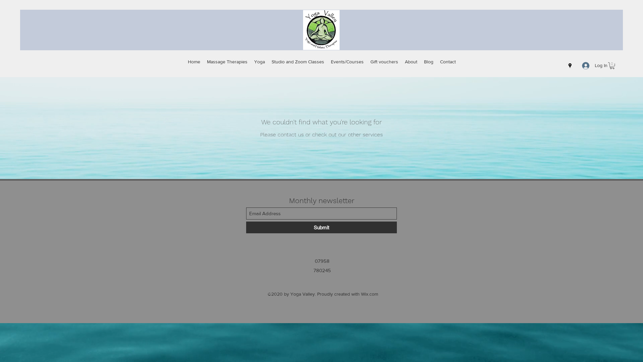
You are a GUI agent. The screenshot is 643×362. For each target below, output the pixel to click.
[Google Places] (570, 65)
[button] (612, 65)
